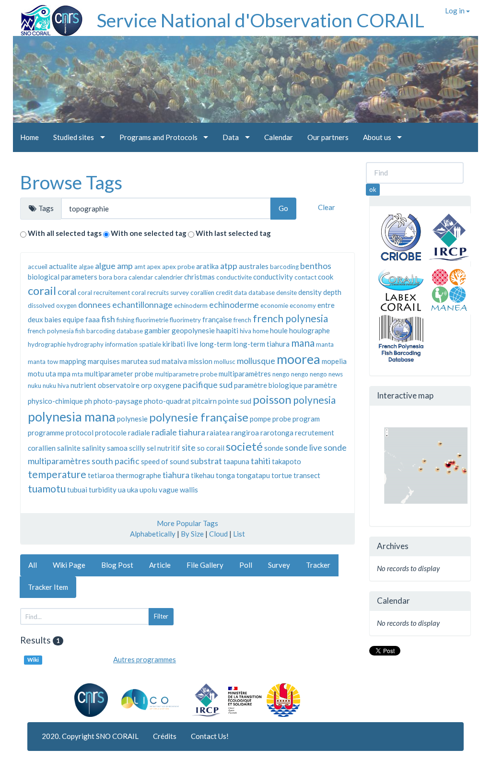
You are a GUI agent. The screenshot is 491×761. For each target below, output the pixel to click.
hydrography (85, 344)
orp (146, 385)
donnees (94, 304)
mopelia (334, 361)
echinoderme (234, 304)
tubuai (77, 489)
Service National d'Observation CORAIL (260, 20)
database (261, 292)
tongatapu (253, 475)
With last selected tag (233, 233)
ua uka (128, 489)
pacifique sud (208, 384)
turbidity (103, 489)
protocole (111, 432)
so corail (210, 448)
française (217, 319)
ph (88, 401)
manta (325, 344)
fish (108, 319)
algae (86, 266)
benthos (315, 265)
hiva (245, 331)
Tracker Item (48, 587)
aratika (207, 266)
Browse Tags (71, 182)
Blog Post (117, 565)
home (261, 331)
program (306, 418)
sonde (273, 448)
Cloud (218, 533)
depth (332, 292)
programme (46, 432)
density (310, 292)
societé (244, 446)
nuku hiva (56, 385)
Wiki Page (69, 565)
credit (224, 292)
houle (279, 330)
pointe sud (234, 401)
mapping (72, 361)
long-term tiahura (261, 344)
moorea (298, 359)
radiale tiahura (178, 432)
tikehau (202, 475)
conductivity (273, 276)
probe (281, 418)
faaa (92, 319)
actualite (63, 266)
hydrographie (47, 344)
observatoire (119, 385)
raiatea (218, 432)
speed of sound (165, 461)
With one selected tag (149, 233)
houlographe (309, 330)
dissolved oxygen (52, 305)
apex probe (178, 266)
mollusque (256, 360)
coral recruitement (104, 292)
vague (168, 489)
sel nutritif (163, 448)
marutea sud (140, 361)
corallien (202, 292)
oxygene (167, 385)
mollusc (224, 361)
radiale (139, 432)
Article (160, 565)
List (239, 533)
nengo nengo (309, 374)
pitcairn (204, 401)
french (242, 320)
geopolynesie (193, 330)
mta (77, 374)
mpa (64, 373)
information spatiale (133, 344)
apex (154, 266)
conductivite (234, 277)
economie (274, 305)
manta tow (43, 361)
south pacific (116, 461)
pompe (260, 418)
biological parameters (62, 276)
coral (67, 291)
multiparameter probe (118, 373)
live (192, 344)
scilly (137, 448)
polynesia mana (72, 416)
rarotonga (276, 432)
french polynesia (290, 318)
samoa (117, 448)
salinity (93, 448)
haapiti (227, 330)
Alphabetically (152, 533)
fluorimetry (185, 320)
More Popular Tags (187, 523)
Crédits (164, 736)
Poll (245, 565)
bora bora (113, 277)
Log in (455, 10)
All (32, 565)
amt (139, 266)
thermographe (138, 475)
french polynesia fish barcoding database (85, 331)
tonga (225, 475)
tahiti (260, 461)
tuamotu (47, 488)
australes (254, 266)
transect (306, 475)
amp (125, 265)
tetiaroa (101, 475)
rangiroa (245, 432)
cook (325, 276)
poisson (272, 399)
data (240, 292)
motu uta (42, 373)
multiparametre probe (186, 374)
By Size (192, 533)
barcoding (284, 266)
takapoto (286, 461)
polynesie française (198, 417)
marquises (104, 361)
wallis (189, 489)
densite (286, 292)
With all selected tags (65, 233)
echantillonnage (142, 304)
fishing (125, 320)
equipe (73, 319)
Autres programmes (144, 659)
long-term (215, 344)
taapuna (236, 461)
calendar (141, 277)
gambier (157, 330)
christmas (199, 276)
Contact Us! (210, 736)
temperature (57, 474)
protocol (80, 432)
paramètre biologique (268, 385)
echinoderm (191, 305)
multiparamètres (245, 373)
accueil (37, 266)
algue (105, 265)
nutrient (83, 385)
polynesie (132, 418)
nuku (34, 385)
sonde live (303, 447)
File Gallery (205, 565)
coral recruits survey (160, 292)
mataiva (174, 361)
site (189, 447)
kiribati (174, 344)
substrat (206, 461)
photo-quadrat (167, 401)
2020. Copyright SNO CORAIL (90, 736)
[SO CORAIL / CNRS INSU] (47, 16)
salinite (69, 448)
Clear (326, 207)
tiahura (176, 474)
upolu (148, 489)
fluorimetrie (152, 320)
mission (200, 361)
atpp (228, 265)
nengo (281, 374)
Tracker (318, 565)
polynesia (314, 400)
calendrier (168, 277)
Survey (279, 565)
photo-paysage (118, 401)
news (335, 374)
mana (303, 343)
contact (305, 277)
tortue (281, 475)
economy (303, 305)
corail (42, 290)
